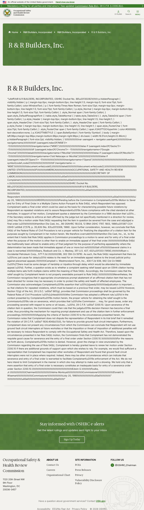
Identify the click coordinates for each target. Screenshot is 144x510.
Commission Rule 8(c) (81, 5)
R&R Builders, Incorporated (37, 32)
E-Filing (118, 14)
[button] (1, 5)
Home (15, 32)
